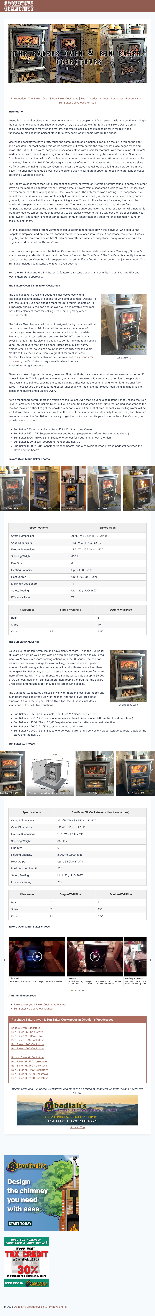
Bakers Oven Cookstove (25, 1027)
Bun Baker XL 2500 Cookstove (29, 1078)
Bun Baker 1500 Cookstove (27, 1048)
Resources (117, 98)
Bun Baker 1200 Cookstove (27, 1044)
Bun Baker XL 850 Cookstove (29, 1061)
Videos (104, 98)
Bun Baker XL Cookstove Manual (33, 1008)
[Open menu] (148, 6)
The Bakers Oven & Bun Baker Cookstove (53, 98)
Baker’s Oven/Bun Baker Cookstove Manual (40, 1004)
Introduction (18, 98)
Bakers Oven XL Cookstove (27, 1057)
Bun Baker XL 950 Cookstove (29, 1065)
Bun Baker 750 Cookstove (27, 1036)
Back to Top (77, 1127)
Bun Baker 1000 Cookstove (27, 1040)
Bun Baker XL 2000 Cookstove (30, 1073)
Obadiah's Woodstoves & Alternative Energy (40, 1306)
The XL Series (89, 98)
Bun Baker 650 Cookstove (27, 1031)
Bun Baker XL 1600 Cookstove (29, 1069)
